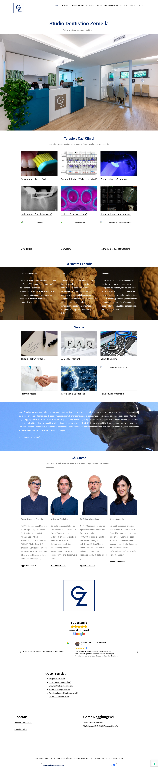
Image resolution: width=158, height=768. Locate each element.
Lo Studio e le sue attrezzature (115, 249)
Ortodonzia (26, 249)
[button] (137, 652)
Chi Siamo (79, 458)
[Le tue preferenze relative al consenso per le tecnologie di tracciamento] (154, 764)
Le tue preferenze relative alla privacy (88, 765)
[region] (79, 82)
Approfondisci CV (28, 565)
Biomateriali (67, 249)
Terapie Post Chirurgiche (33, 359)
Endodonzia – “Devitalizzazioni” (36, 214)
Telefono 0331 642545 (23, 723)
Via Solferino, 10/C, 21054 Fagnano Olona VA (100, 726)
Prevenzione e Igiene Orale (34, 179)
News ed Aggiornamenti (112, 394)
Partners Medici (28, 394)
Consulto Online (21, 729)
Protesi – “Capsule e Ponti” (74, 214)
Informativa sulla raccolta (53, 765)
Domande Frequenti (70, 359)
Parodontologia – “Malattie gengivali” (79, 179)
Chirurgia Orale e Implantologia (115, 214)
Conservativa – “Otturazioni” (114, 179)
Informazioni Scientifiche (73, 394)
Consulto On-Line (108, 359)
